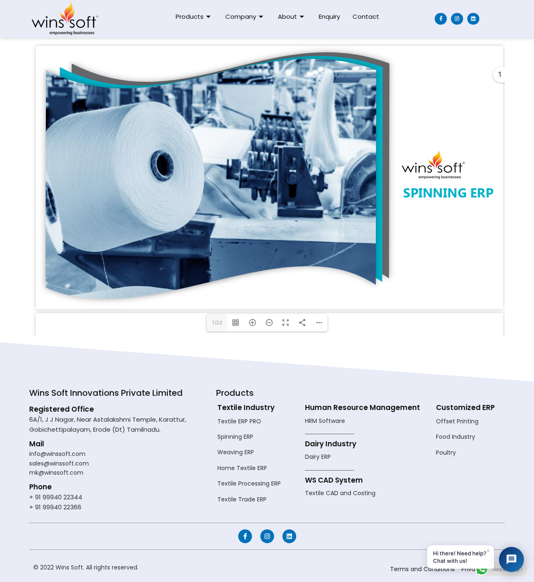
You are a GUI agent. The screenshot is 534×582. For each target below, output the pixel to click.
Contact (366, 16)
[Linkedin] (473, 19)
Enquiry (329, 16)
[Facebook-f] (441, 19)
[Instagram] (457, 19)
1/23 (217, 322)
